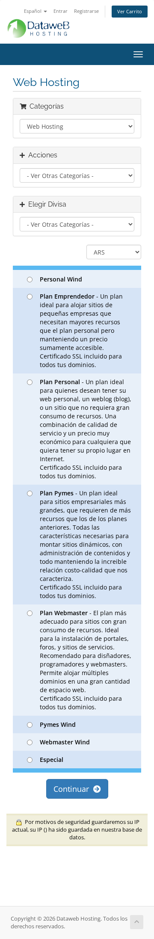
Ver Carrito (129, 11)
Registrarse (86, 11)
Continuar (73, 789)
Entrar (60, 11)
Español (33, 11)
